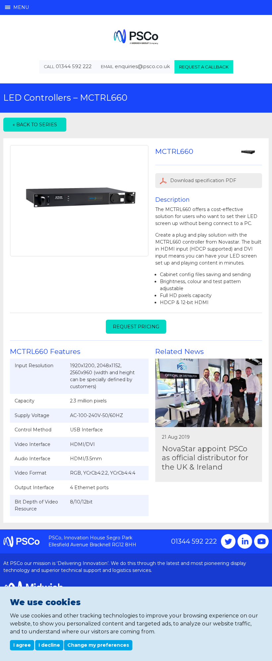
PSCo (136, 36)
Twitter (228, 541)
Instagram (245, 541)
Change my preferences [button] (98, 645)
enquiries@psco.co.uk (142, 66)
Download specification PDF (202, 181)
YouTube (261, 541)
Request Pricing (136, 327)
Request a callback (204, 66)
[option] (79, 201)
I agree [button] (22, 645)
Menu (21, 7)
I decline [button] (49, 645)
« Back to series (35, 125)
